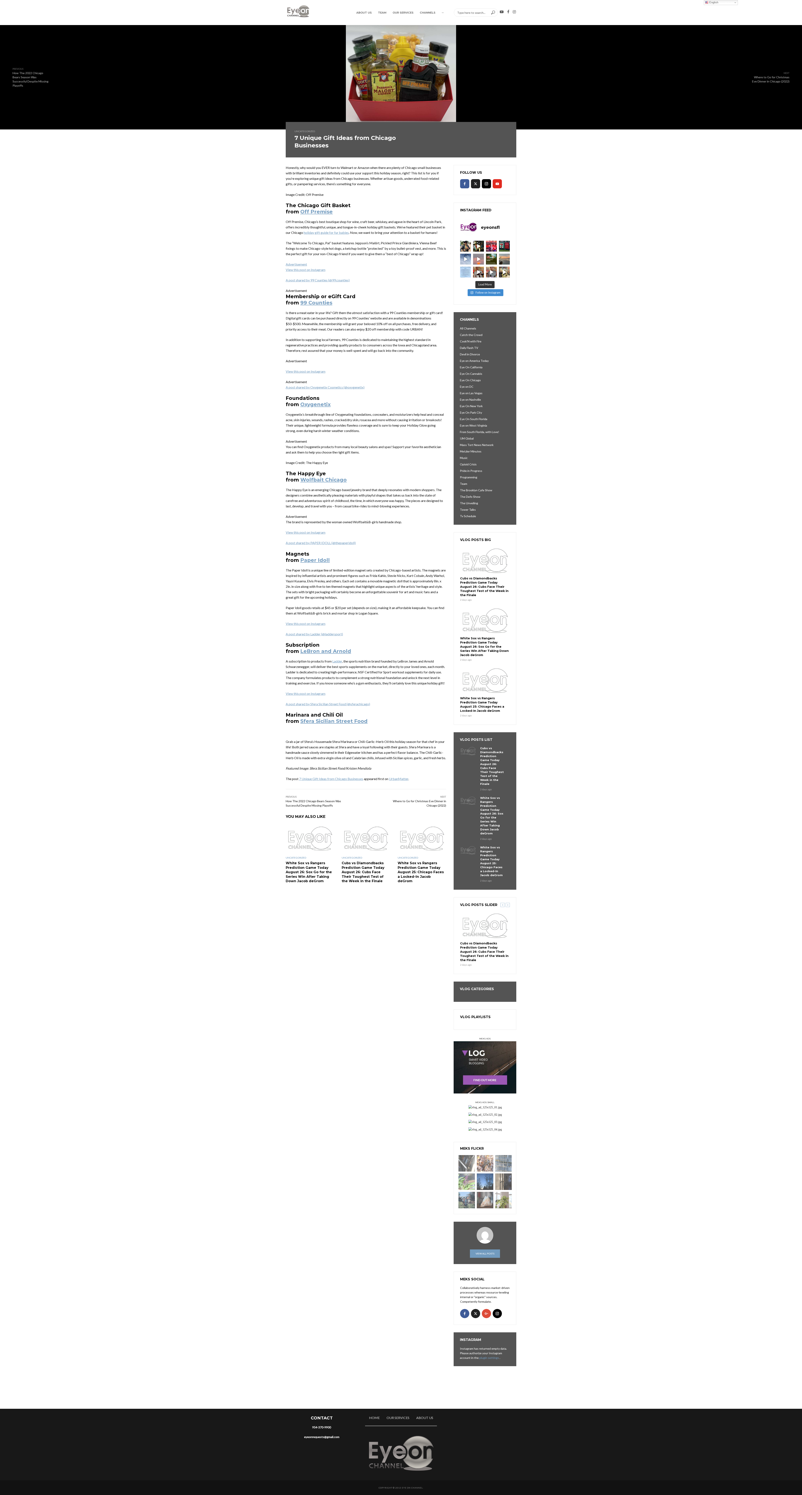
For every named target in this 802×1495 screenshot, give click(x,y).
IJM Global (467, 438)
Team (382, 12)
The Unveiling (469, 503)
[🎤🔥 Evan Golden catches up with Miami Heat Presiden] (478, 272)
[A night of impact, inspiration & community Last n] (465, 246)
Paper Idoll (315, 560)
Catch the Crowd (471, 335)
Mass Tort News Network (477, 445)
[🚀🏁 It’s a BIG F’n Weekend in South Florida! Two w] (465, 259)
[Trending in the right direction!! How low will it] (504, 246)
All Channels (468, 328)
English (713, 2)
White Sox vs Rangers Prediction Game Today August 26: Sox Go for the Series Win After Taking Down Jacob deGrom (309, 872)
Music (464, 458)
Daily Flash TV (469, 348)
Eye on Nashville (470, 399)
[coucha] (485, 1200)
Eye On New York (471, 406)
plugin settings (489, 1357)
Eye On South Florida (473, 419)
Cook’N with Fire (470, 341)
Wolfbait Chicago (323, 480)
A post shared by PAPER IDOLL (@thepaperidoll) (321, 543)
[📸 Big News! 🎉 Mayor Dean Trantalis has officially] (465, 272)
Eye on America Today (474, 360)
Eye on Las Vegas (471, 393)
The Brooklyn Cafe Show (476, 490)
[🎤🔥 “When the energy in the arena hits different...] (491, 272)
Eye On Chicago (470, 380)
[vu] (466, 1181)
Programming (468, 477)
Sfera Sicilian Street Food (334, 721)
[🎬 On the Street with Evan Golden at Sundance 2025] (504, 272)
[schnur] (503, 1163)
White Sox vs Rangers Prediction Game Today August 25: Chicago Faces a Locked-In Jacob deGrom (421, 872)
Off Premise (316, 212)
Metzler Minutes (470, 451)
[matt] (485, 1181)
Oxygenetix (315, 404)
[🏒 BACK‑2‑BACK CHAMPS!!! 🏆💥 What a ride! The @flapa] (491, 246)
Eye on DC (466, 386)
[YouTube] (497, 183)
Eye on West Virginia (473, 425)
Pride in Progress (471, 471)
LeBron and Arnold (325, 651)
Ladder (337, 661)
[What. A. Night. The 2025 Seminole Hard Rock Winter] (478, 246)
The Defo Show (470, 496)
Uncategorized (304, 131)
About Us (364, 12)
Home (374, 1418)
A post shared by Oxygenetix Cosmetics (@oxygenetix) (325, 387)
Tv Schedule (468, 516)
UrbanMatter (398, 779)
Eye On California (471, 367)
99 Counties (316, 303)
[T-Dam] (466, 1200)
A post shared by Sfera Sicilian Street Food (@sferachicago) (328, 704)
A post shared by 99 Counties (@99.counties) (318, 280)
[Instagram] (486, 183)
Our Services (403, 12)
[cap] (503, 1181)
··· (443, 12)
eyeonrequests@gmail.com (321, 1437)
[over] (466, 1163)
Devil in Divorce (470, 354)
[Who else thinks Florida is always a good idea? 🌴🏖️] (504, 259)
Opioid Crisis (468, 464)
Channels (427, 12)
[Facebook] (464, 183)
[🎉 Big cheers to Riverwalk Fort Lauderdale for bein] (491, 259)
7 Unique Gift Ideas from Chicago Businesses (331, 779)
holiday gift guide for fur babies (326, 232)
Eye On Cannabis (471, 373)
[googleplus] (486, 1313)
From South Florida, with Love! (479, 432)
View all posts (485, 1253)
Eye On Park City (471, 412)
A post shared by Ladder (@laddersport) (314, 634)
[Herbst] (485, 1163)
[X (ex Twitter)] (475, 183)
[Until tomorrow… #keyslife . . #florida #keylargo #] (478, 259)
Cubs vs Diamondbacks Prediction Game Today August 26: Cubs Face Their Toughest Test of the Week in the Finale (363, 872)
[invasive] (503, 1200)
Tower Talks (468, 509)
